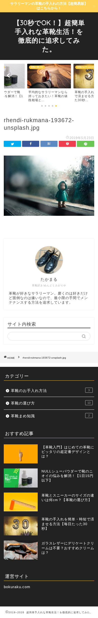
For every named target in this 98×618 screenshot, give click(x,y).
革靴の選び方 (50, 403)
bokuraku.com (17, 587)
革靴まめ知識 (50, 416)
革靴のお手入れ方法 (50, 390)
